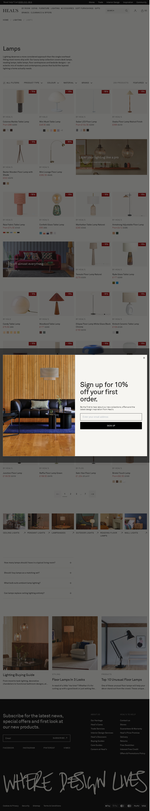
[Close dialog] (143, 358)
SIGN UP (110, 425)
